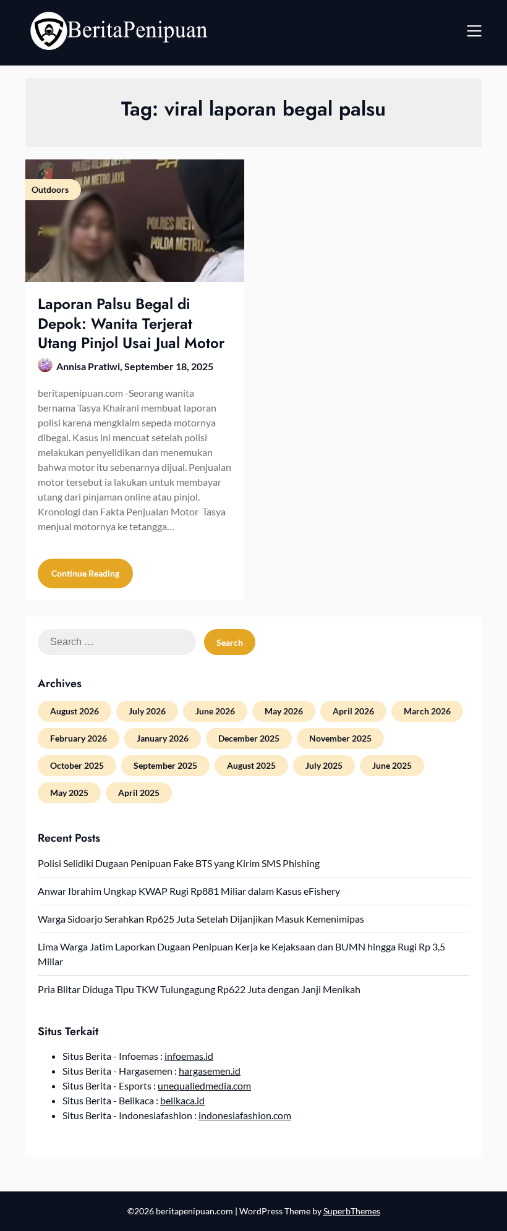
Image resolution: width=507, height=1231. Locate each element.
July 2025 (324, 765)
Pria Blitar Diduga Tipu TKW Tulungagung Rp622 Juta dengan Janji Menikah (199, 989)
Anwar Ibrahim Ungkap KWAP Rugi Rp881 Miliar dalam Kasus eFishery (189, 891)
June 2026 (215, 711)
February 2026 (78, 738)
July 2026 (147, 711)
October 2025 (77, 765)
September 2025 (165, 765)
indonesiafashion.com (244, 1115)
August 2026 (74, 711)
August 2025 (251, 765)
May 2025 (69, 792)
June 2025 (392, 765)
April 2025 (139, 792)
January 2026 (163, 738)
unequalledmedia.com (204, 1085)
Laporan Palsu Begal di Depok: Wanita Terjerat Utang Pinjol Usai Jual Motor (131, 323)
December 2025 (248, 738)
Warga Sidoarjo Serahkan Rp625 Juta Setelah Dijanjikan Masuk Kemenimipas (201, 918)
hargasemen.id (210, 1071)
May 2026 (284, 711)
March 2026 (427, 711)
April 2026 (353, 711)
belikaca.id (182, 1100)
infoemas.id (188, 1056)
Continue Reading (85, 573)
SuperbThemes (351, 1211)
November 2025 (340, 738)
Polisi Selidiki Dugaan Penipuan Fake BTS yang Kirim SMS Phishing (179, 863)
